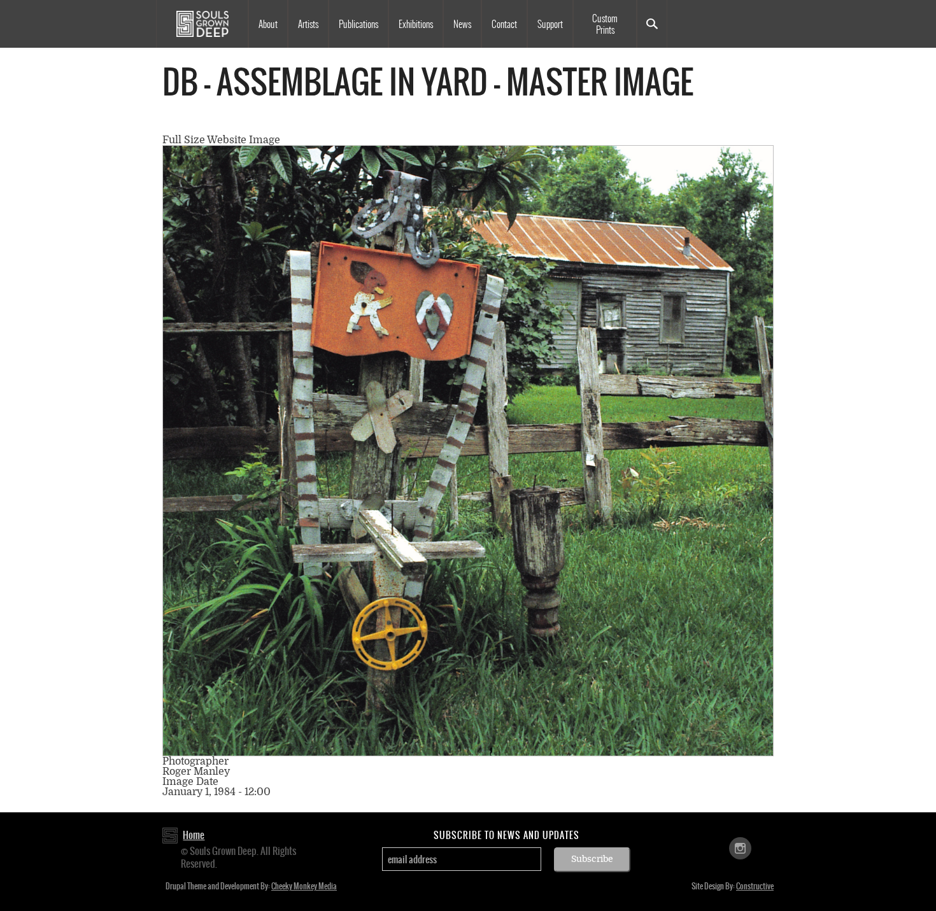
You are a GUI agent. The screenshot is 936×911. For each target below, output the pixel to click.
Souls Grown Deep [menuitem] (202, 24)
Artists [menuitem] (308, 24)
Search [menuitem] (652, 24)
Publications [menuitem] (358, 24)
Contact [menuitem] (504, 24)
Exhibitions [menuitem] (416, 24)
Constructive (755, 886)
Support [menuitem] (550, 24)
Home (193, 835)
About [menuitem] (268, 24)
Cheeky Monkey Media (304, 886)
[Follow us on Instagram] (740, 847)
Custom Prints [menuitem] (605, 24)
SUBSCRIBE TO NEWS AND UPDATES (506, 835)
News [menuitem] (462, 24)
